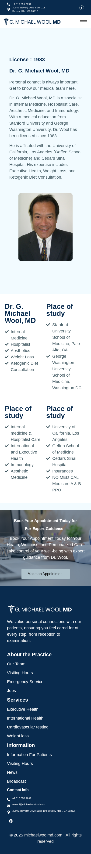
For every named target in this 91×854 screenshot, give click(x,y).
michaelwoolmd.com (43, 835)
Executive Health (22, 709)
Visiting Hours (20, 672)
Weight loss (18, 736)
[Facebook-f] (81, 7)
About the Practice (29, 654)
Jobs (11, 690)
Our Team (16, 664)
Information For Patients (29, 754)
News (12, 772)
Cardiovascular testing (28, 727)
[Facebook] (10, 821)
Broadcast (16, 781)
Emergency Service (25, 681)
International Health (25, 718)
